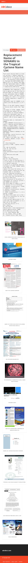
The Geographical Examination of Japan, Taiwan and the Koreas (14, 380)
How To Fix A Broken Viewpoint (12, 290)
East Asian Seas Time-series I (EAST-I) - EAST (12, 515)
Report (14, 50)
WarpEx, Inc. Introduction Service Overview (13, 450)
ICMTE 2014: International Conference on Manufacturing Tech (15, 429)
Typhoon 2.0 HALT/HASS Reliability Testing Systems (14, 482)
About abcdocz (6, 561)
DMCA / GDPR (14, 561)
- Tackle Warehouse (12, 536)
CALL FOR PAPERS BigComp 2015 (12, 359)
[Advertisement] (14, 31)
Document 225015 (12, 402)
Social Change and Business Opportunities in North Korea (15, 238)
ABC (6, 6)
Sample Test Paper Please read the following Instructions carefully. (15, 325)
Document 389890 (12, 259)
